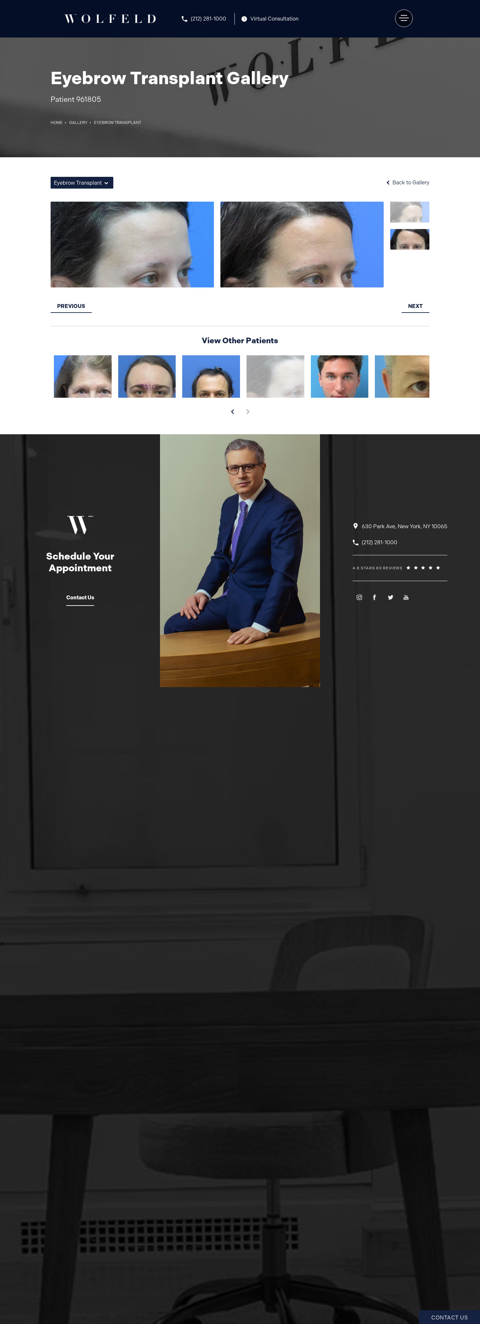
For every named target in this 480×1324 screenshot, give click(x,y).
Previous (71, 306)
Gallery (78, 122)
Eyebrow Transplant (117, 122)
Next (415, 306)
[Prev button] (232, 409)
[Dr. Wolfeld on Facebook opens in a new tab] (374, 597)
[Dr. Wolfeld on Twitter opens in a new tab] (390, 597)
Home (57, 122)
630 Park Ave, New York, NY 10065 (404, 526)
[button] (404, 18)
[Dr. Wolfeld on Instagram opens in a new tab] (359, 597)
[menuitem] (359, 597)
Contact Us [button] (449, 1318)
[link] (208, 19)
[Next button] (248, 409)
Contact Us (80, 597)
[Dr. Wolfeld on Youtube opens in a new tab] (406, 597)
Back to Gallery (410, 182)
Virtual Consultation (274, 19)
